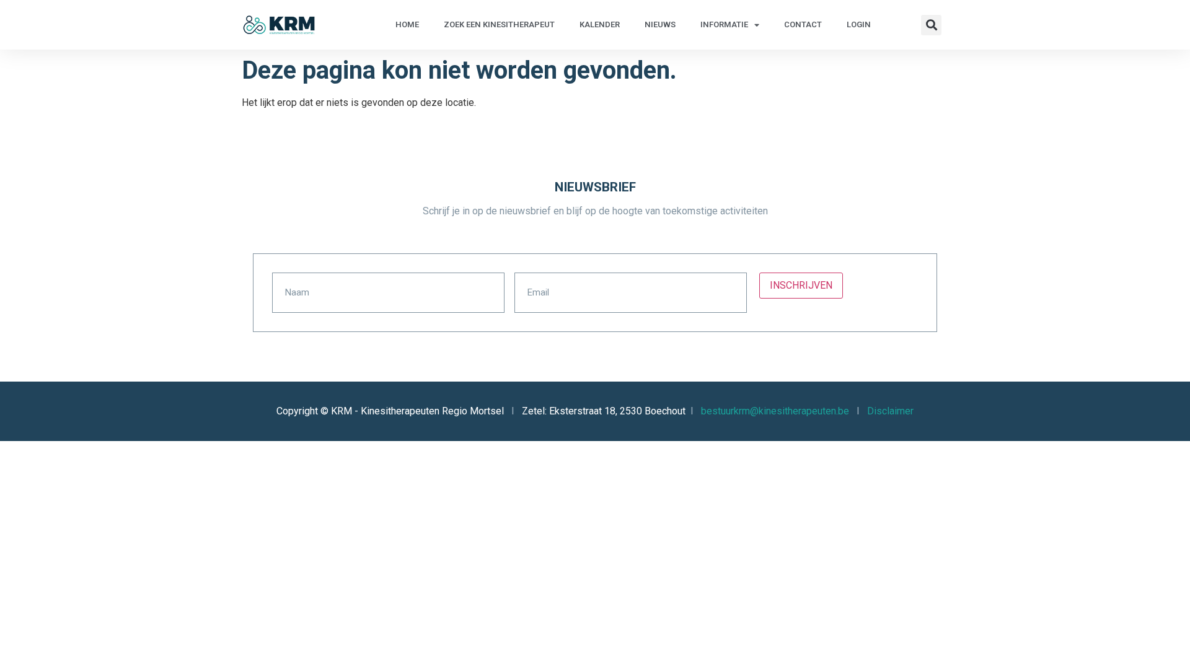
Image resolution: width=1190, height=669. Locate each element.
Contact (803, 24)
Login (859, 24)
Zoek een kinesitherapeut (499, 24)
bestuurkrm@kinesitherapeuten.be (775, 411)
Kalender (600, 24)
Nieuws (660, 24)
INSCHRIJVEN (801, 285)
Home (407, 24)
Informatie (724, 24)
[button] (931, 25)
